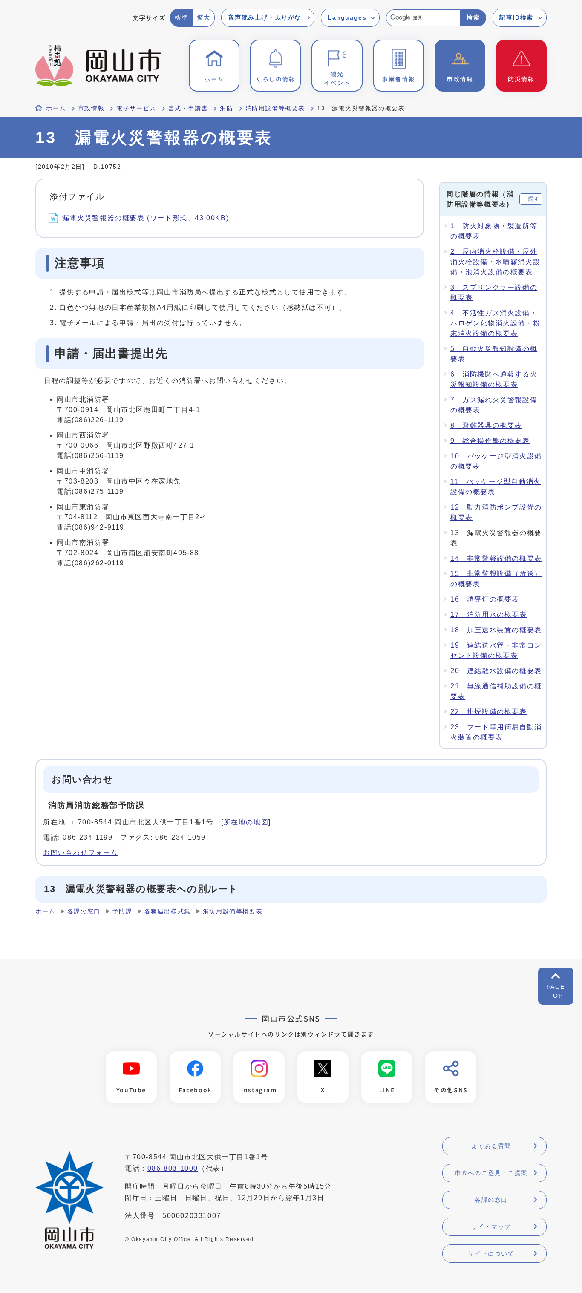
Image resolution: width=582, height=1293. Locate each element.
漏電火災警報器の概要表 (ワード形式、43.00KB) (145, 218)
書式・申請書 (188, 108)
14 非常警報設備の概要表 (496, 558)
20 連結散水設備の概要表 (496, 670)
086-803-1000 (172, 1168)
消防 (226, 108)
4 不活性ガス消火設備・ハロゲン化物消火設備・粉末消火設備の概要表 (495, 323)
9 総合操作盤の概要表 (490, 440)
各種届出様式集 (167, 911)
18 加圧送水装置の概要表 (496, 630)
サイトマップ (491, 1226)
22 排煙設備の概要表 (488, 711)
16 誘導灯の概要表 (484, 599)
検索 (473, 17)
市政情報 (91, 108)
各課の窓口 (84, 911)
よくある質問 (491, 1146)
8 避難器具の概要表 (486, 425)
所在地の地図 (246, 822)
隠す (534, 199)
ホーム (56, 108)
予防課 (122, 911)
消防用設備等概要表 (275, 108)
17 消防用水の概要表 (488, 614)
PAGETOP (556, 991)
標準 (181, 17)
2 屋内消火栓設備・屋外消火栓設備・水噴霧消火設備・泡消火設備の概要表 (495, 262)
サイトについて (491, 1253)
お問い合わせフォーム (80, 852)
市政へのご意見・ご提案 (491, 1172)
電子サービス (136, 108)
